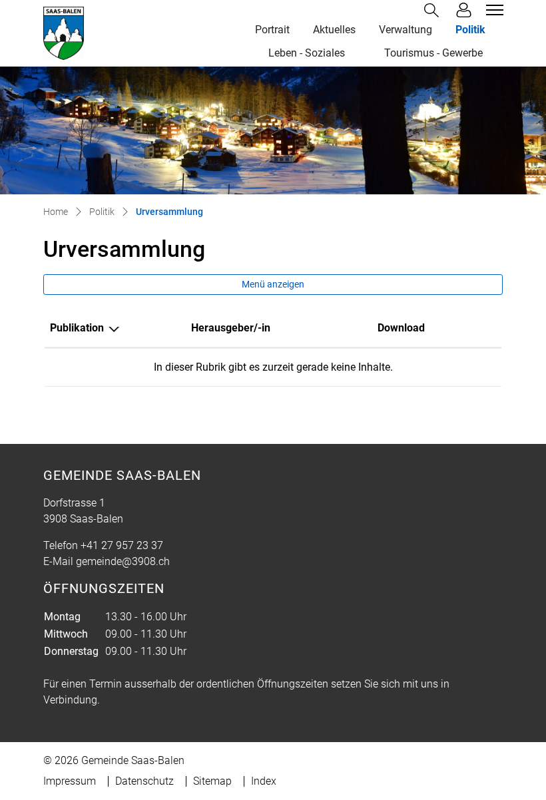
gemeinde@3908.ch (123, 561)
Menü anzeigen (273, 284)
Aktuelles (334, 29)
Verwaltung (405, 29)
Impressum (69, 781)
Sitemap (212, 781)
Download (401, 327)
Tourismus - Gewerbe (433, 53)
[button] (434, 10)
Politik (470, 29)
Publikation (77, 327)
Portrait (272, 29)
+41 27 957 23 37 (122, 545)
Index (263, 781)
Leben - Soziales (306, 53)
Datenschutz (144, 781)
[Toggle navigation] (493, 10)
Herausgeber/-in (230, 327)
